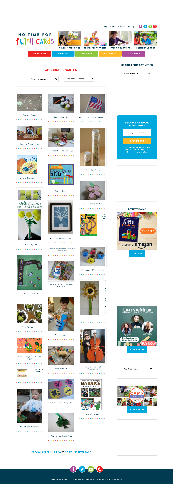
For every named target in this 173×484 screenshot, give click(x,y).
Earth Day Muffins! (29, 327)
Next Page (84, 452)
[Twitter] (145, 26)
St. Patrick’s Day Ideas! (29, 427)
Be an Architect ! (61, 191)
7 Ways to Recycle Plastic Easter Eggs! (29, 358)
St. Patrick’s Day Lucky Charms (61, 436)
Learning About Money (29, 144)
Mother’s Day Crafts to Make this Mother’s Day (61, 250)
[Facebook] (140, 26)
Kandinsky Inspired (92, 414)
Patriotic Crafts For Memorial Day (92, 117)
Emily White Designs (115, 479)
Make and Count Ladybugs (61, 402)
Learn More (137, 409)
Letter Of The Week (29, 294)
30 (75, 452)
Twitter (82, 469)
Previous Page (40, 452)
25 (63, 452)
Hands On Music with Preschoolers (92, 368)
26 (66, 452)
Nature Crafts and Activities (105, 299)
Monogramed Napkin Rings (92, 270)
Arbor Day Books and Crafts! (61, 238)
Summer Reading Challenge (61, 151)
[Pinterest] (155, 26)
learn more (137, 349)
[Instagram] (150, 26)
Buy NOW (137, 253)
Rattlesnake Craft (104, 217)
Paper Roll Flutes (93, 170)
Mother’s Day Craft (29, 245)
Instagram (91, 469)
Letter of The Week (37, 370)
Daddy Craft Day (61, 369)
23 (55, 452)
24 (59, 452)
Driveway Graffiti (29, 115)
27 (70, 452)
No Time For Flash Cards (35, 39)
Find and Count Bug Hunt (29, 178)
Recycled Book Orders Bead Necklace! (61, 285)
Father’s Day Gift (61, 117)
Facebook (73, 469)
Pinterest (100, 469)
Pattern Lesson (61, 335)
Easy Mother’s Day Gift (92, 204)
